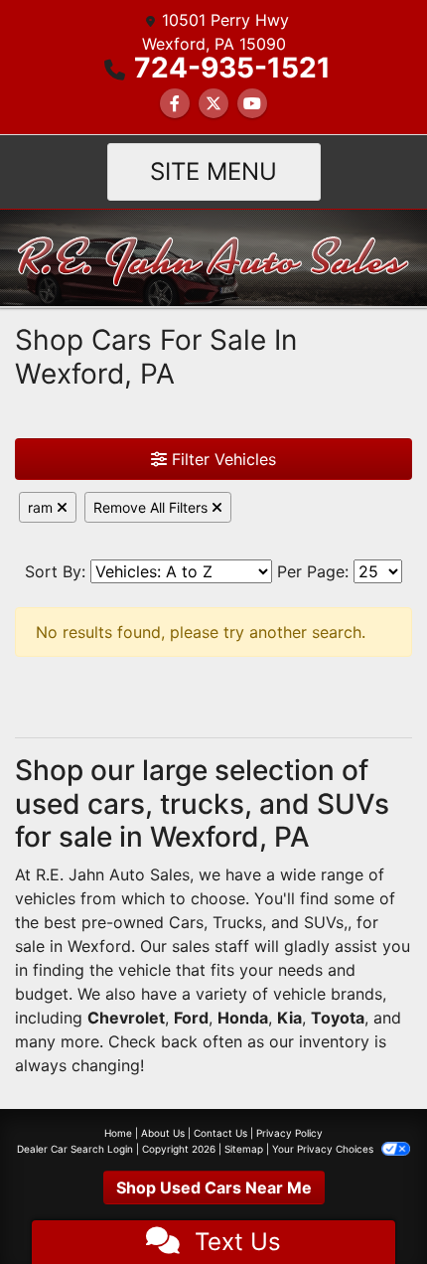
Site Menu (213, 171)
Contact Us (220, 1133)
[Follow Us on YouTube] (252, 103)
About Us (163, 1133)
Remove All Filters (152, 507)
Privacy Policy (289, 1133)
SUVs (324, 922)
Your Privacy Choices (324, 1149)
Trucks (237, 922)
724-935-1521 (232, 67)
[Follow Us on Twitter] (213, 103)
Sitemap (243, 1149)
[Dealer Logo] (213, 256)
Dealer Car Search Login (75, 1149)
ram (42, 507)
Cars (186, 922)
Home (118, 1133)
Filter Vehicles (221, 459)
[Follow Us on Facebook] (175, 103)
